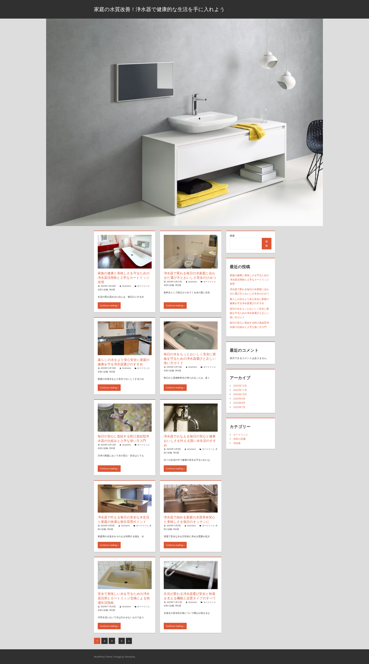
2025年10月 (240, 394)
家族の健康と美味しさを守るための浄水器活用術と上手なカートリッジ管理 (124, 278)
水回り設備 (103, 289)
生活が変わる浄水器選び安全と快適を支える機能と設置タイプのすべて (190, 596)
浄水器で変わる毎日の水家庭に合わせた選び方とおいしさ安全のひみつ (190, 275)
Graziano (126, 286)
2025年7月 (239, 407)
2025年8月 (239, 402)
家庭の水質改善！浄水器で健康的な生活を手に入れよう (159, 9)
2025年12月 (240, 385)
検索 (232, 235)
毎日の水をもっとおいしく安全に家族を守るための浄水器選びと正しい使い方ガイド (190, 358)
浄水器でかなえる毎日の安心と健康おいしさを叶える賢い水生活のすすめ (190, 441)
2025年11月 (240, 390)
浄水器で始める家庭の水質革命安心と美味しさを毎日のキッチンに (189, 519)
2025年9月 (239, 398)
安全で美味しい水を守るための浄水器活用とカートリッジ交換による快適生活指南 (124, 598)
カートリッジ (143, 286)
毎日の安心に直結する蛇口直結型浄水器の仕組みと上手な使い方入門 (123, 438)
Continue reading (108, 305)
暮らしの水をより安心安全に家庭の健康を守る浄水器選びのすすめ (124, 362)
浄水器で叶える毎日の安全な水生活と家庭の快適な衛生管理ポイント (123, 519)
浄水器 (112, 289)
